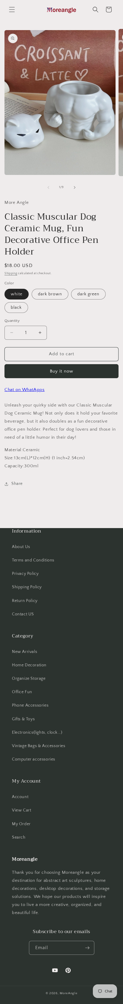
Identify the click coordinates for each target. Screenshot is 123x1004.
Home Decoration (29, 665)
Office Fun (22, 692)
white (16, 294)
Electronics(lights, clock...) (37, 732)
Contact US (23, 614)
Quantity (12, 321)
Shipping (10, 273)
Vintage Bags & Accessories (38, 746)
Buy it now (61, 371)
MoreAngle (68, 993)
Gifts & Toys (23, 719)
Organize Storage (29, 678)
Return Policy (25, 600)
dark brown (50, 294)
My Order (21, 824)
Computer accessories (33, 759)
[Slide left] (48, 187)
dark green (88, 294)
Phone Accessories (30, 705)
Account (20, 796)
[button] (12, 9)
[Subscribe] (87, 948)
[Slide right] (74, 187)
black (16, 307)
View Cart (21, 810)
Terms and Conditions (33, 560)
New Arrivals (24, 651)
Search (19, 837)
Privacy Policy (25, 573)
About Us (21, 546)
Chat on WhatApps (24, 389)
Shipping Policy (27, 587)
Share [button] (17, 483)
